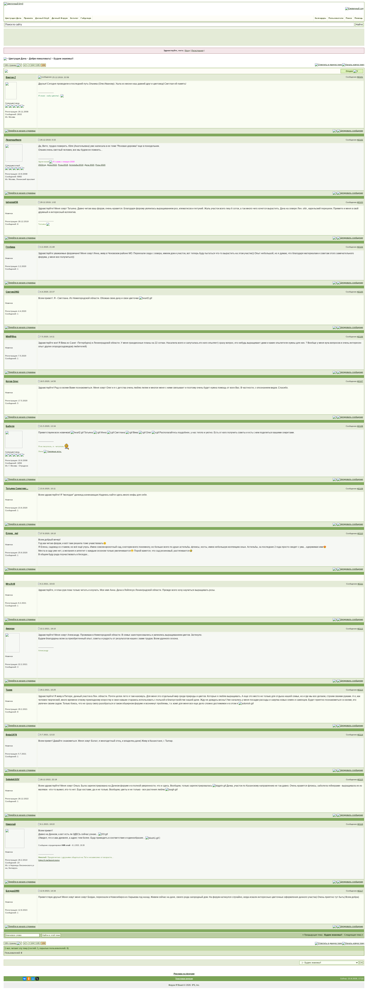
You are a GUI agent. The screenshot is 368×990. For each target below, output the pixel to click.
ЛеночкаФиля (13, 140)
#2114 (360, 735)
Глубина (10, 247)
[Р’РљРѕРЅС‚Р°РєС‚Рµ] (24, 978)
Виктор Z (11, 77)
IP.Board (179, 985)
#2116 (360, 824)
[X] (37, 978)
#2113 (360, 690)
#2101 (360, 77)
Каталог (74, 18)
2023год (42, 165)
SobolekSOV (12, 779)
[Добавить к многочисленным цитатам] (335, 131)
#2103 (360, 202)
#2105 (360, 292)
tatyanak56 (12, 202)
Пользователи (336, 18)
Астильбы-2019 (76, 165)
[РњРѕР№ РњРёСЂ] (33, 978)
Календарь (320, 18)
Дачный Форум (60, 18)
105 (37, 65)
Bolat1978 (11, 734)
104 (32, 65)
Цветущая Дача (13, 18)
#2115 (360, 779)
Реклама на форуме (184, 974)
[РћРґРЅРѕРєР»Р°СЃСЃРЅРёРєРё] (28, 978)
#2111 (360, 584)
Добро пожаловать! (40, 58)
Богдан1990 (12, 891)
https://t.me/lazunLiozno (49, 860)
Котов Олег (12, 381)
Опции (349, 71)
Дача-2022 (52, 165)
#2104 (360, 247)
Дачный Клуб (42, 18)
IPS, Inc (195, 985)
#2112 (360, 629)
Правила (28, 18)
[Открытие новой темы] (353, 64)
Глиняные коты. (54, 451)
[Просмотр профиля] (11, 90)
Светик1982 (12, 292)
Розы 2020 (100, 165)
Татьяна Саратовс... (17, 488)
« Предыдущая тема (312, 935)
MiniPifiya (11, 336)
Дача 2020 (89, 165)
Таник (9, 690)
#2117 (360, 891)
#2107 (360, 381)
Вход (187, 50)
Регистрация (197, 50)
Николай (11, 824)
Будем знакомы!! (63, 58)
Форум (171, 985)
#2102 (360, 140)
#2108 (360, 426)
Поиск (349, 18)
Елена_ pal (12, 533)
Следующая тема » (353, 935)
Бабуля (10, 426)
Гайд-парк (86, 18)
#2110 (360, 533)
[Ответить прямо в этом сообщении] (350, 131)
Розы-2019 (63, 165)
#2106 (360, 337)
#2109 (360, 489)
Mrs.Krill (10, 584)
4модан (10, 628)
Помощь (359, 18)
